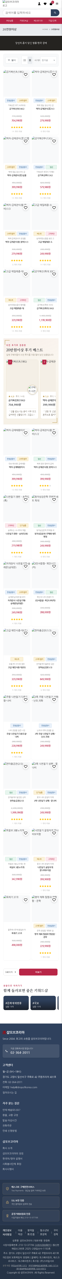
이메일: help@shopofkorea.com (20, 1087)
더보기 (38, 972)
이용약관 (20, 1232)
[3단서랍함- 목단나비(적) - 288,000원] (45, 575)
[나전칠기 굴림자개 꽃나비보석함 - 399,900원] (45, 842)
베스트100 (38, 21)
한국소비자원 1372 (19, 1266)
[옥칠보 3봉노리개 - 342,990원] (16, 842)
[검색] (55, 12)
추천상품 (9, 21)
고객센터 (8, 1065)
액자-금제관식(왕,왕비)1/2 (45, 467)
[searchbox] (27, 12)
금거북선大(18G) (16, 109)
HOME (45, 29)
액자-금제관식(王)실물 (16, 175)
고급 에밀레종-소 (45, 242)
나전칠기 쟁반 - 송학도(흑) (17, 533)
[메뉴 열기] (57, 4)
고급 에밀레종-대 (17, 308)
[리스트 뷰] (24, 60)
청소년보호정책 (44, 1232)
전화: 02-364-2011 (12, 1082)
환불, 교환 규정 (10, 1115)
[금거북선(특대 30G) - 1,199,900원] (45, 283)
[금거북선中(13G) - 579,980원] (45, 150)
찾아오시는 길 (10, 1092)
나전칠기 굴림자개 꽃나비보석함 (45, 868)
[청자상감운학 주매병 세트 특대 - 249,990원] (45, 508)
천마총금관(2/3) (17, 801)
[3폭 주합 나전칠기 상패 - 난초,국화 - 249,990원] (45, 708)
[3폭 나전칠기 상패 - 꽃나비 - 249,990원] (45, 775)
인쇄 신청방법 (10, 1131)
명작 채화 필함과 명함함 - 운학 (45, 935)
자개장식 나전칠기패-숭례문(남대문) (17, 602)
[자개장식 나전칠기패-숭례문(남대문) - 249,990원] (16, 575)
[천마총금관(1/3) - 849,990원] (45, 642)
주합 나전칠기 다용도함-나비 (17, 735)
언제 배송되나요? (11, 1110)
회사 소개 (7, 1148)
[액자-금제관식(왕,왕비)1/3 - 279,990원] (16, 216)
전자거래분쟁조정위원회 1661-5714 (43, 1266)
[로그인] (39, 4)
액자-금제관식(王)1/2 (45, 109)
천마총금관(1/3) (45, 667)
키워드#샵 (24, 21)
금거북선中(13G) (45, 175)
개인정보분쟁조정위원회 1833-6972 (31, 1269)
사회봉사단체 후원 (12, 1164)
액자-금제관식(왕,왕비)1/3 (16, 242)
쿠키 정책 (56, 1232)
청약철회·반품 (31, 1232)
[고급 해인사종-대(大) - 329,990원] (16, 642)
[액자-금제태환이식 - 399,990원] (16, 441)
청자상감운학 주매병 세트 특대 (45, 535)
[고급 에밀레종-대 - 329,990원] (16, 283)
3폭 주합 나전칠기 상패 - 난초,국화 (45, 735)
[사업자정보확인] (43, 1245)
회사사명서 (8, 1169)
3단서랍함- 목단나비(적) (45, 600)
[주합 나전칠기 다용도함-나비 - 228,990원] (16, 708)
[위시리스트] (25, 74)
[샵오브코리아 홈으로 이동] (12, 4)
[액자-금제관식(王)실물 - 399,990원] (16, 150)
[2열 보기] (30, 60)
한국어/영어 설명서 (12, 1159)
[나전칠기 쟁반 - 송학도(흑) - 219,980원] (16, 508)
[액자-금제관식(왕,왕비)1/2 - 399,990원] (45, 441)
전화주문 (7, 1126)
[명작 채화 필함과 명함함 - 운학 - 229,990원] (45, 908)
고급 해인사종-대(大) (17, 667)
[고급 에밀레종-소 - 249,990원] (45, 216)
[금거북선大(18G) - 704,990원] (16, 83)
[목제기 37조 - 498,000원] (16, 908)
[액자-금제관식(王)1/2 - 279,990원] (45, 83)
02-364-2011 (20, 1052)
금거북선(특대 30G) (45, 308)
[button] (45, 4)
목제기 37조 (17, 933)
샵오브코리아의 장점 (13, 1153)
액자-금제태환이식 (17, 467)
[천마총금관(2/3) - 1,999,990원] (16, 775)
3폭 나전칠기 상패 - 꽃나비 (45, 801)
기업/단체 (52, 21)
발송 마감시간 (10, 1120)
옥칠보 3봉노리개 (16, 867)
